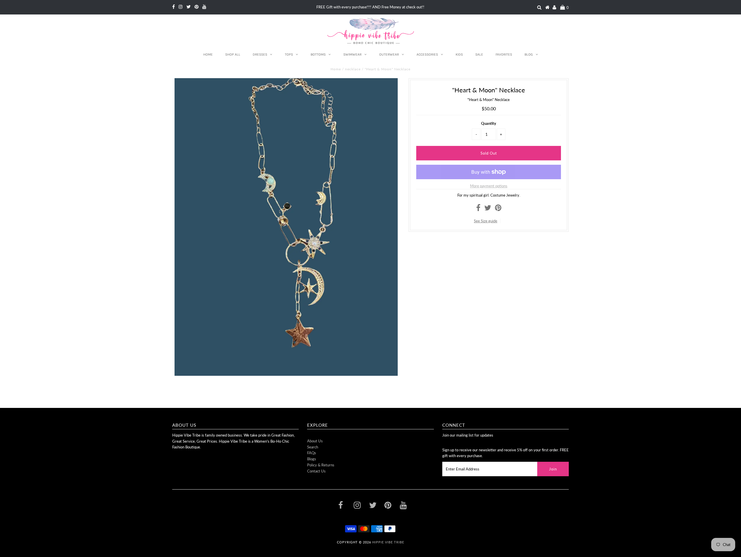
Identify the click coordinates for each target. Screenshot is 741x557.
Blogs (311, 459)
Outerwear (389, 54)
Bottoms (318, 54)
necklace (353, 69)
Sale (479, 54)
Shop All (232, 54)
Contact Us (316, 471)
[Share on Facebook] (478, 209)
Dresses (260, 54)
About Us (315, 441)
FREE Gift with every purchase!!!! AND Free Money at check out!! (370, 7)
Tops (289, 54)
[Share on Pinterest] (498, 209)
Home (208, 54)
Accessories (427, 54)
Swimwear (352, 54)
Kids (459, 54)
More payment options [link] (488, 186)
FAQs (311, 452)
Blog (528, 54)
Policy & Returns (320, 465)
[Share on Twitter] (487, 209)
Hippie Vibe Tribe (388, 542)
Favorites (504, 54)
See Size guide (485, 221)
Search (312, 447)
